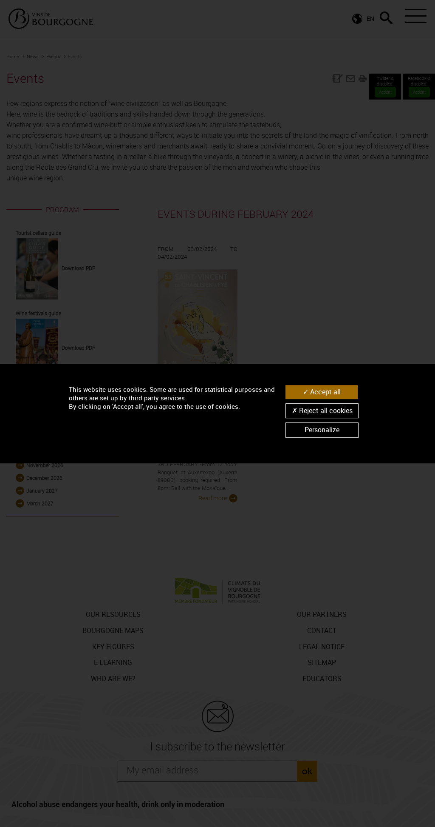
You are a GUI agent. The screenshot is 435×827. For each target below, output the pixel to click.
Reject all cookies (325, 410)
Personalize (322, 430)
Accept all (324, 391)
